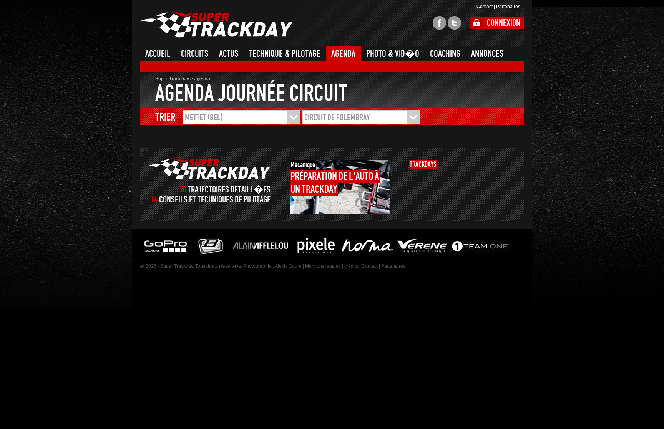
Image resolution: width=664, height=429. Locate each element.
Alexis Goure (288, 266)
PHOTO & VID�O (392, 54)
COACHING (445, 54)
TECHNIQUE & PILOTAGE (284, 54)
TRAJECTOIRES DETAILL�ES (229, 189)
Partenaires (508, 6)
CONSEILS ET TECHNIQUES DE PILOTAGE (215, 199)
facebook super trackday (439, 23)
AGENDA (343, 54)
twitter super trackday (454, 23)
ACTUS (228, 54)
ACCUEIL (157, 54)
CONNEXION (503, 23)
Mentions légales (323, 266)
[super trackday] (209, 168)
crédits (351, 266)
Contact (484, 6)
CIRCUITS (194, 54)
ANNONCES (487, 54)
